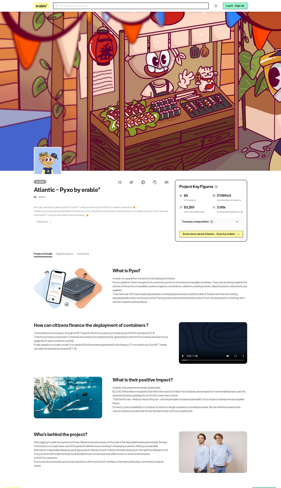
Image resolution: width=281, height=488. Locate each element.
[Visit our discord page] (166, 182)
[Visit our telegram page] (143, 182)
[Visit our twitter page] (131, 182)
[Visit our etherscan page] (155, 182)
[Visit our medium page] (119, 182)
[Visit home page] (41, 6)
